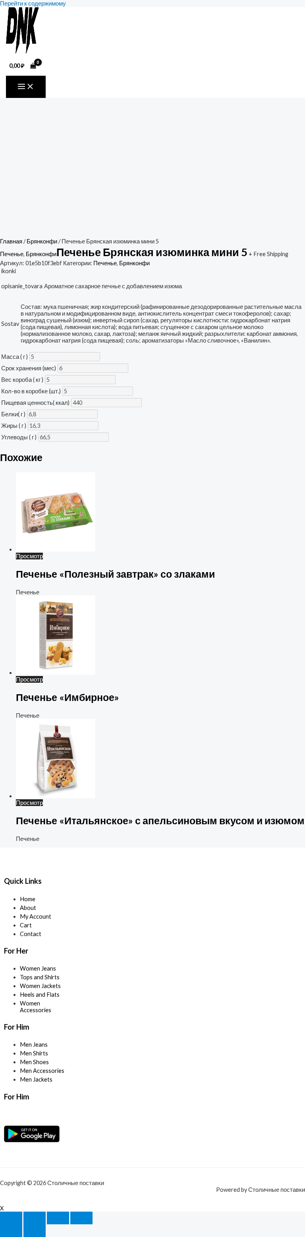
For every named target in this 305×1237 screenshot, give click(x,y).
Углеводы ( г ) (19, 437)
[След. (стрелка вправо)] (34, 1230)
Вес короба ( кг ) (22, 379)
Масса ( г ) (14, 356)
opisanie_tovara (21, 286)
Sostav (10, 323)
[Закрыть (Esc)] (81, 1218)
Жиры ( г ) (13, 425)
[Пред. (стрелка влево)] (11, 1230)
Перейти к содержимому (33, 3)
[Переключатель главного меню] (26, 87)
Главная (11, 241)
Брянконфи (42, 241)
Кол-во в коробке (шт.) (31, 391)
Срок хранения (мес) (28, 368)
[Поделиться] (58, 1218)
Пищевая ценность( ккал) (35, 402)
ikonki (8, 271)
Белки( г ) (13, 414)
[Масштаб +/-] (11, 1218)
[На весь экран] (34, 1218)
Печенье (11, 254)
